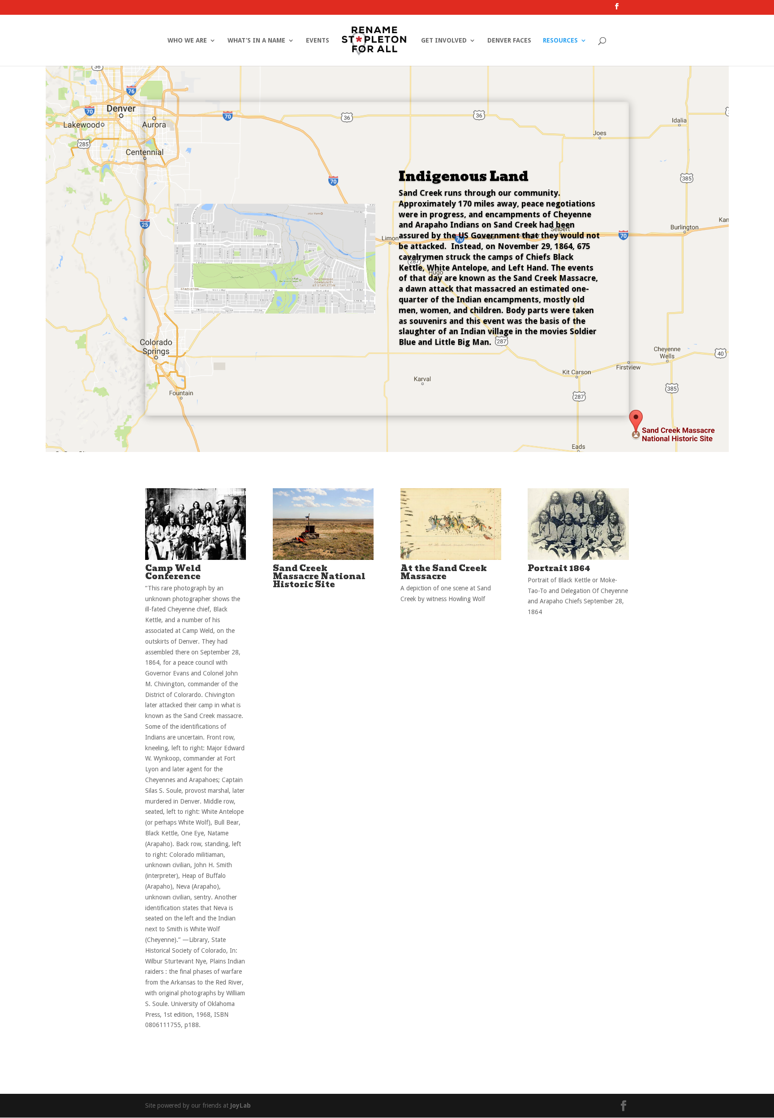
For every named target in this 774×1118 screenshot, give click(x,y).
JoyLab (240, 1105)
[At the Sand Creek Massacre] (450, 557)
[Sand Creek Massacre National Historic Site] (323, 557)
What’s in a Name (256, 40)
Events (317, 40)
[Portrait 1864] (578, 557)
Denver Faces (509, 40)
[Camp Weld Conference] (195, 557)
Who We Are (187, 40)
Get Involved (444, 40)
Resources (560, 40)
